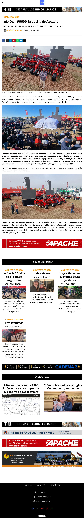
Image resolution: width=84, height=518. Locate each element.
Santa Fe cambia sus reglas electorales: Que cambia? (64, 387)
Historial (41, 485)
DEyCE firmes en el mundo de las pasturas (70, 277)
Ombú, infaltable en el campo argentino (14, 277)
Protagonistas (14, 323)
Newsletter (55, 485)
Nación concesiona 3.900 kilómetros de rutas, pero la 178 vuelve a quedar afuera (21, 388)
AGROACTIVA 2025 (11, 17)
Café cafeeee (42, 273)
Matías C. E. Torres (14, 30)
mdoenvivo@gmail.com (42, 501)
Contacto (28, 485)
